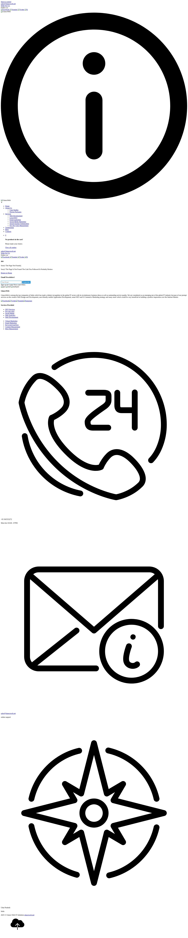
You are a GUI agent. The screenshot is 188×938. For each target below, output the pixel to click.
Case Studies (14, 210)
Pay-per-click (9, 311)
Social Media (9, 313)
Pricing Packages (15, 212)
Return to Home (6, 273)
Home (7, 206)
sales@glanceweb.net (8, 4)
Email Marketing (11, 323)
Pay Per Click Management (19, 226)
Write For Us (5, 6)
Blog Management (11, 329)
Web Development (16, 216)
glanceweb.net (29, 915)
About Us (8, 208)
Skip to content (6, 2)
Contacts (8, 231)
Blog (7, 230)
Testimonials (9, 228)
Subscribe (26, 282)
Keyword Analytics (12, 325)
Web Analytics (10, 315)
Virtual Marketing (11, 321)
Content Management (12, 327)
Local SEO (13, 218)
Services (8, 214)
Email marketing (15, 220)
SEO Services (10, 309)
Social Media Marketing (18, 222)
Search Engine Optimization (19, 224)
